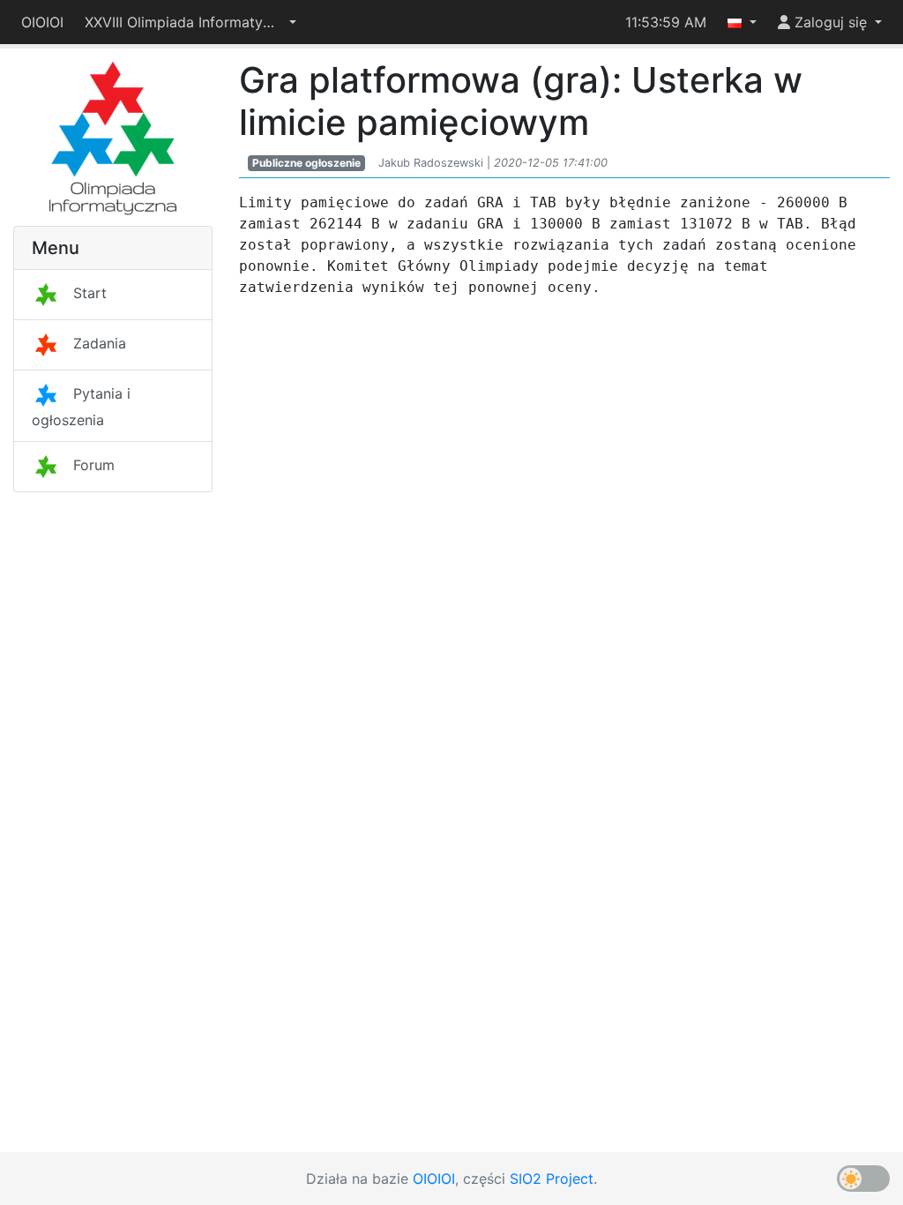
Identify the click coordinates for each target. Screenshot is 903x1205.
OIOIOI (42, 22)
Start (90, 293)
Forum (94, 465)
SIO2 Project (551, 1178)
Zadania (99, 343)
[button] (190, 22)
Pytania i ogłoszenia (81, 407)
